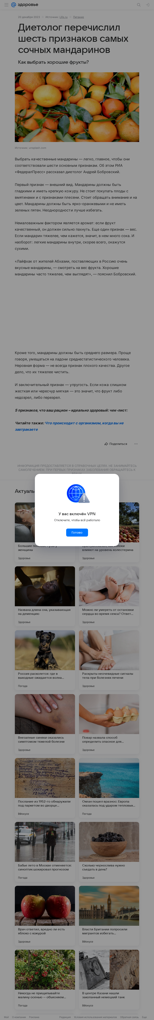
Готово (77, 532)
